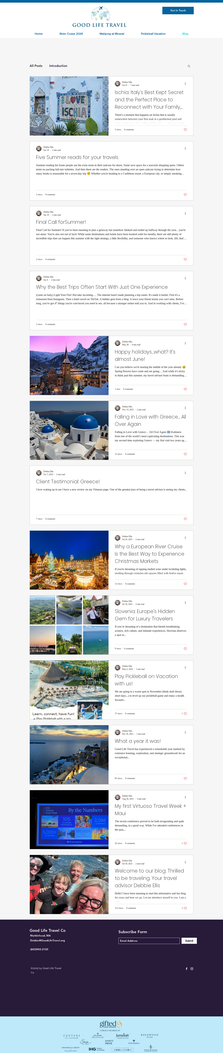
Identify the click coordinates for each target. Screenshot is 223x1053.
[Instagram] (192, 968)
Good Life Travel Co (48, 930)
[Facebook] (186, 968)
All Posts (36, 66)
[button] (189, 66)
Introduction (58, 66)
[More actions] (186, 84)
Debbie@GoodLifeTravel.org (47, 940)
